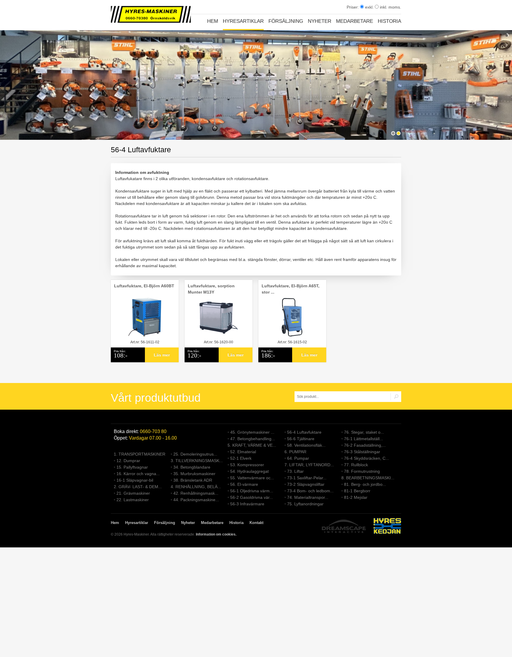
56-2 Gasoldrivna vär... (251, 497)
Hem (212, 21)
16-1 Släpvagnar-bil (134, 480)
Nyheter (319, 21)
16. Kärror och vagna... (138, 473)
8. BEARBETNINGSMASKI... (367, 477)
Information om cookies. (216, 534)
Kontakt (256, 522)
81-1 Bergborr (357, 490)
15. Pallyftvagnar (132, 467)
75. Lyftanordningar (305, 503)
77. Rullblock (356, 464)
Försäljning (285, 21)
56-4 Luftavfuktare (304, 432)
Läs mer (162, 354)
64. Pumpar (298, 458)
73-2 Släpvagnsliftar (305, 484)
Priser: (353, 7)
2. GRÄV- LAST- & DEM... (138, 486)
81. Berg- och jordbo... (365, 484)
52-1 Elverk (241, 458)
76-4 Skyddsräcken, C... (366, 458)
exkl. (369, 7)
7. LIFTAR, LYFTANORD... (309, 464)
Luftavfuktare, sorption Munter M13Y (211, 288)
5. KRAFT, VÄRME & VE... (252, 445)
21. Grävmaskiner (133, 493)
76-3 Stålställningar (362, 451)
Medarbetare (354, 21)
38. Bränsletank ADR (192, 480)
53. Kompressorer (247, 464)
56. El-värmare (244, 484)
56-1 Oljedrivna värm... (251, 490)
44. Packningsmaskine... (196, 499)
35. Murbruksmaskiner (194, 473)
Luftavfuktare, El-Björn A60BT (144, 285)
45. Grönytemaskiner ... (252, 432)
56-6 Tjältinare (300, 438)
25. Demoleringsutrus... (195, 454)
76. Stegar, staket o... (364, 432)
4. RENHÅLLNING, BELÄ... (196, 486)
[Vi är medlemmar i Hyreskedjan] (387, 527)
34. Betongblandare (191, 467)
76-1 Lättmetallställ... (363, 438)
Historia (389, 21)
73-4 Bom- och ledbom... (310, 490)
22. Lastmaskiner (132, 499)
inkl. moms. (390, 7)
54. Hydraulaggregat (249, 471)
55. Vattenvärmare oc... (252, 477)
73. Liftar (295, 471)
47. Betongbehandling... (252, 438)
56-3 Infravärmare (247, 503)
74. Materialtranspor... (307, 497)
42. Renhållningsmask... (195, 493)
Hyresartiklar (243, 21)
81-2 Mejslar (355, 497)
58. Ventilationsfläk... (306, 445)
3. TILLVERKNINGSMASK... (197, 460)
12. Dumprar (128, 460)
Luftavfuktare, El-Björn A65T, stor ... (290, 288)
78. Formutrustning (362, 471)
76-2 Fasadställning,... (365, 445)
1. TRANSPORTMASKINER (139, 454)
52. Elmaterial (243, 451)
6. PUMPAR (295, 451)
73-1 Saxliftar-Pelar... (307, 477)
